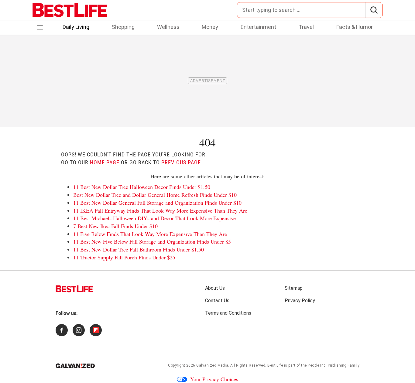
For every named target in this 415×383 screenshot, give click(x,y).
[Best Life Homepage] (69, 10)
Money (210, 27)
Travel (306, 27)
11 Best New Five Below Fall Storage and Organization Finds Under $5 (152, 241)
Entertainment (258, 27)
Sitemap (294, 288)
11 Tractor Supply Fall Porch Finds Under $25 (124, 257)
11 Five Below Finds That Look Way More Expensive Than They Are (150, 234)
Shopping (123, 27)
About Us (215, 288)
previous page (181, 162)
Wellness (168, 27)
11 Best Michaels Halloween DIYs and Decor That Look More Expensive (154, 218)
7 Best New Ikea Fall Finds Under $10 (115, 226)
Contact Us (217, 300)
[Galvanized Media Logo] (75, 365)
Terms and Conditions (228, 313)
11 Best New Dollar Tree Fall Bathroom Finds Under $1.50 (138, 249)
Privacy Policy (300, 300)
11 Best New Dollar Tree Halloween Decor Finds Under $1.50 (141, 186)
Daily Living (76, 27)
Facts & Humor (354, 27)
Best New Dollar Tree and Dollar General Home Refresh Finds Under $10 (155, 194)
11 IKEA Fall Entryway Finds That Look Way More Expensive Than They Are (160, 210)
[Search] (373, 10)
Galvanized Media (212, 365)
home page (104, 162)
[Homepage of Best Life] (74, 289)
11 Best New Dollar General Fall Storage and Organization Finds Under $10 (157, 202)
